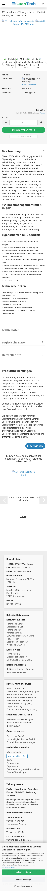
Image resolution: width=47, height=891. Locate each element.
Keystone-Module (15, 632)
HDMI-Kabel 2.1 (14, 653)
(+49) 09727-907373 (24, 563)
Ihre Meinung (35, 445)
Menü (4, 4)
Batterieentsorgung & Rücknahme (23, 769)
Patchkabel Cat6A (15, 623)
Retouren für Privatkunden (19, 694)
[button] (5, 122)
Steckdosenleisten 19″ (17, 641)
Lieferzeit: (7, 78)
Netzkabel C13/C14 (16, 644)
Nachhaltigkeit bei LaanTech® (21, 739)
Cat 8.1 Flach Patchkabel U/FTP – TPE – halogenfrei (23, 499)
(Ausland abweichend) (29, 85)
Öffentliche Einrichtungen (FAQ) (22, 709)
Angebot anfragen (15, 706)
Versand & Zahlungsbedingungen (23, 691)
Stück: (5, 117)
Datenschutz (13, 763)
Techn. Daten (11, 330)
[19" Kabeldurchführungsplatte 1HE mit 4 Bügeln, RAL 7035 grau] (23, 41)
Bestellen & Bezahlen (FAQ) (19, 700)
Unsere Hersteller (17, 672)
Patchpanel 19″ (14, 629)
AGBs (9, 760)
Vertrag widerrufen (17, 756)
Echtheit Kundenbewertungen (21, 742)
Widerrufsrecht (14, 752)
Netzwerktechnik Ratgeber (22, 669)
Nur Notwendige (23, 879)
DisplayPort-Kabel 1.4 (17, 656)
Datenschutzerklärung (10, 867)
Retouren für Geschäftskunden (21, 697)
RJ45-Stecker (13, 638)
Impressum (12, 766)
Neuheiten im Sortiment (20, 722)
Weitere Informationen (23, 886)
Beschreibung (11, 151)
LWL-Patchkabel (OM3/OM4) (20, 635)
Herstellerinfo (11, 355)
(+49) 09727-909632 (21, 567)
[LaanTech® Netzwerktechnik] (23, 4)
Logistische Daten (14, 342)
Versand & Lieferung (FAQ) (19, 703)
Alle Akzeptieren (23, 872)
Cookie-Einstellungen (17, 772)
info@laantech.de (22, 571)
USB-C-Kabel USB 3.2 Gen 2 (19, 659)
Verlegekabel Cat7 (15, 626)
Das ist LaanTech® (15, 736)
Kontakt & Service (15, 688)
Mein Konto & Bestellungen (20, 719)
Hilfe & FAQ (14, 726)
